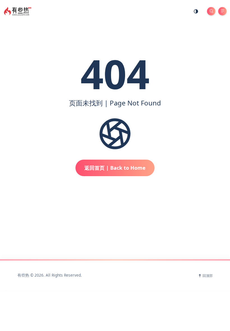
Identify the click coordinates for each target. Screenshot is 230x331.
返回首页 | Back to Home (115, 167)
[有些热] (18, 10)
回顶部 (208, 275)
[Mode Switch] (196, 11)
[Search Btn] (211, 11)
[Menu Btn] (222, 11)
